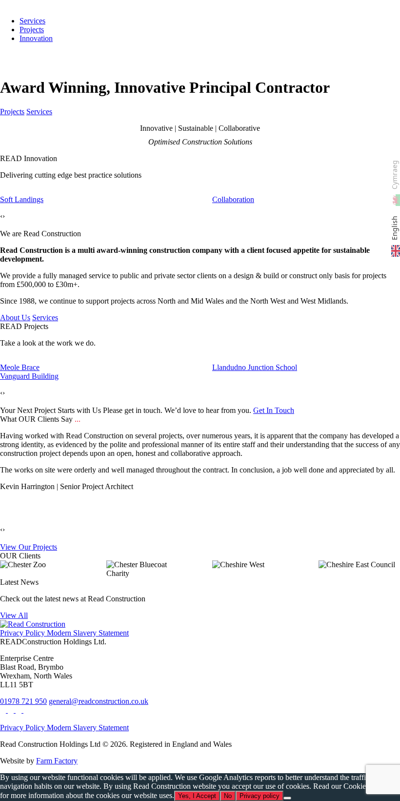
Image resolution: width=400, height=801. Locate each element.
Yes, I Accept (197, 796)
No (228, 796)
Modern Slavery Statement (87, 633)
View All (14, 615)
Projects (32, 29)
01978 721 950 (23, 701)
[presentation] (1, 216)
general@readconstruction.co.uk (98, 701)
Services (39, 111)
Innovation (36, 38)
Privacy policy (260, 796)
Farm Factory (57, 761)
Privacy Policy (22, 633)
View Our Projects (28, 547)
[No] (287, 798)
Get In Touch (273, 410)
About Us (15, 317)
